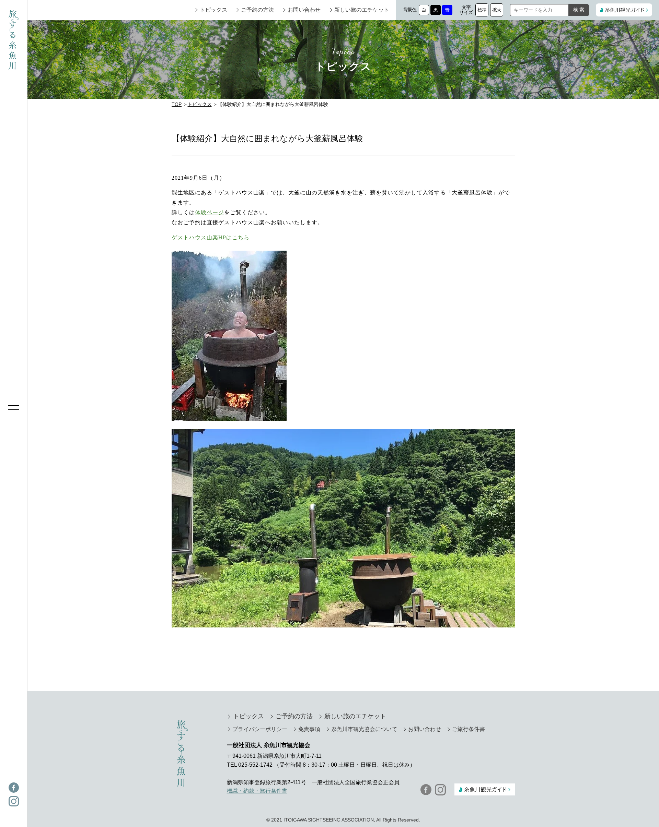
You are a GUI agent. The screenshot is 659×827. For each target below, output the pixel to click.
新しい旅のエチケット (361, 10)
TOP (177, 104)
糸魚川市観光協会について (364, 729)
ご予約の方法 (257, 10)
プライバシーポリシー (259, 729)
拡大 (496, 10)
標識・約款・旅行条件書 (257, 791)
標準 (482, 10)
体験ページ (209, 212)
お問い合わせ (304, 10)
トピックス (213, 10)
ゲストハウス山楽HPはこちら (211, 237)
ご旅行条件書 (468, 729)
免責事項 (309, 729)
